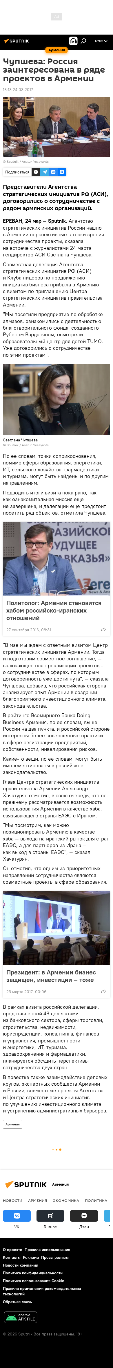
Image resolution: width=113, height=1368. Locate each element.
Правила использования (47, 1249)
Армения (13, 1124)
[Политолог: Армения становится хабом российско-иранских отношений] (56, 559)
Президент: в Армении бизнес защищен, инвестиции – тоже (51, 975)
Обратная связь (17, 1301)
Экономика (66, 1200)
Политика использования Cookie (33, 1280)
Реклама (31, 1257)
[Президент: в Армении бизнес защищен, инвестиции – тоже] (56, 928)
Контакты (12, 1257)
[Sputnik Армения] (17, 43)
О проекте (12, 1249)
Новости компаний (20, 1265)
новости (12, 1200)
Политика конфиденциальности (33, 1273)
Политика (96, 1200)
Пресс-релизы (55, 1257)
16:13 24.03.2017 (18, 89)
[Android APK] (20, 1318)
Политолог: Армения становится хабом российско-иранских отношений (53, 610)
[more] (103, 629)
